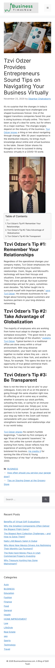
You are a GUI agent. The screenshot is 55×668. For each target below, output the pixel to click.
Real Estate (9, 632)
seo (6, 636)
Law (6, 623)
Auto (6, 584)
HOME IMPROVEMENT (15, 619)
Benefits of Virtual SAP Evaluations (22, 521)
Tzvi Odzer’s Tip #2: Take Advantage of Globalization (25, 231)
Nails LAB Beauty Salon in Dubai (20, 541)
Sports (7, 640)
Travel (7, 649)
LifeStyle (8, 627)
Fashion (8, 597)
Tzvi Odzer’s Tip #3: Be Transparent (24, 236)
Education (9, 593)
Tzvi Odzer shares (13, 432)
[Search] (45, 499)
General (8, 610)
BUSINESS (12, 469)
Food (6, 606)
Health (7, 614)
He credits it (34, 451)
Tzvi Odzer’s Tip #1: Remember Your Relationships (24, 225)
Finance (8, 602)
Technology (10, 645)
